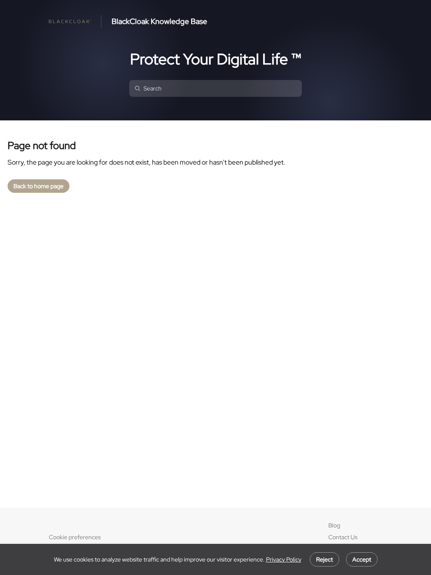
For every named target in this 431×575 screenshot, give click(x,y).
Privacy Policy (283, 559)
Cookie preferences (75, 537)
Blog (334, 525)
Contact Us (342, 537)
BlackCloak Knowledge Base (159, 21)
